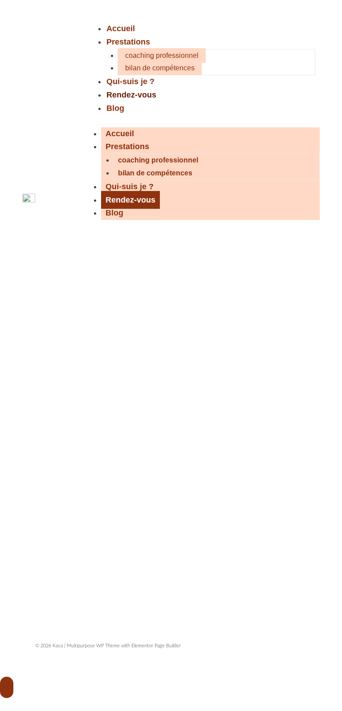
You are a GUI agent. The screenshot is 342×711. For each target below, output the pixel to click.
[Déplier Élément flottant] (6, 687)
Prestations (128, 41)
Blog (115, 108)
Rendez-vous (131, 94)
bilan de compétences (160, 68)
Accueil (120, 28)
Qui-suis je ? (130, 81)
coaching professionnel (162, 55)
